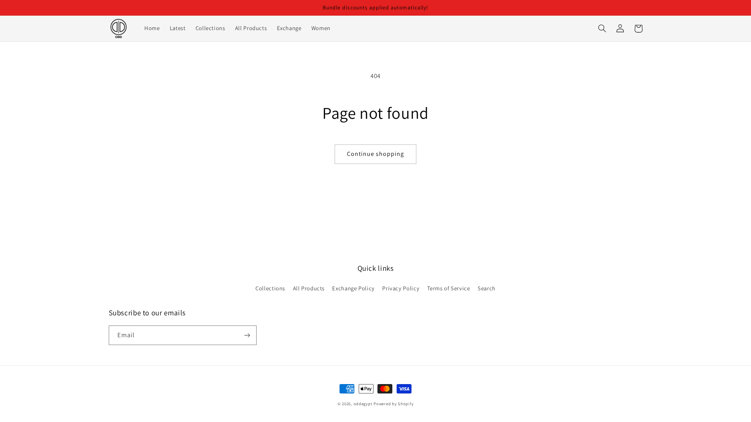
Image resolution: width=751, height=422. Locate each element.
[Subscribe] (247, 335)
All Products (309, 288)
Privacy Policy (400, 288)
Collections (270, 288)
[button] (602, 29)
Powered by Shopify (393, 403)
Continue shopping (375, 154)
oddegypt (363, 403)
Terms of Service (448, 288)
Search (487, 288)
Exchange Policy (353, 288)
